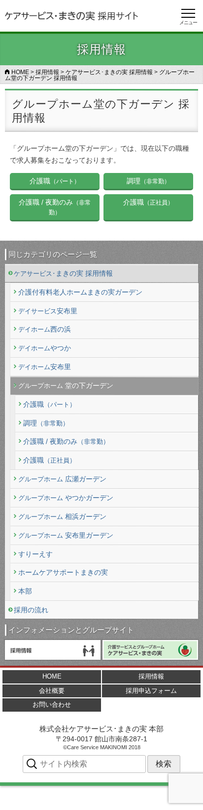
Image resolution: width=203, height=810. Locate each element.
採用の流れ (31, 610)
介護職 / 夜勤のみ (66, 442)
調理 (46, 423)
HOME (52, 676)
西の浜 (44, 330)
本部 (25, 591)
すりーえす (35, 554)
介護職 (49, 404)
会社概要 (52, 690)
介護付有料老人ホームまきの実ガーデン (80, 292)
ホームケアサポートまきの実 (62, 573)
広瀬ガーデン (62, 479)
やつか (44, 348)
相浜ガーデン (62, 516)
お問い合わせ (52, 704)
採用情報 (151, 676)
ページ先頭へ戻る (157, 798)
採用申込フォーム (151, 690)
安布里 (47, 311)
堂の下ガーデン (65, 385)
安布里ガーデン (65, 535)
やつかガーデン (65, 498)
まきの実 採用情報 (63, 274)
